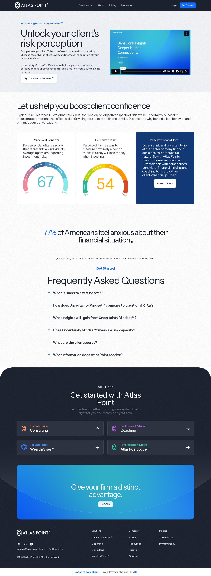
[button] (86, 5)
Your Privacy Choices (115, 572)
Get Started (187, 5)
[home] (32, 5)
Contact (133, 556)
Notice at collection (86, 572)
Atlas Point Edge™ (102, 537)
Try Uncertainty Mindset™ (39, 78)
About (101, 5)
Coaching (97, 543)
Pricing (112, 5)
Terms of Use (166, 537)
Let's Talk (105, 504)
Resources (126, 5)
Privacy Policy (167, 543)
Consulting (98, 550)
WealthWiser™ (100, 556)
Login (174, 5)
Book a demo (165, 183)
